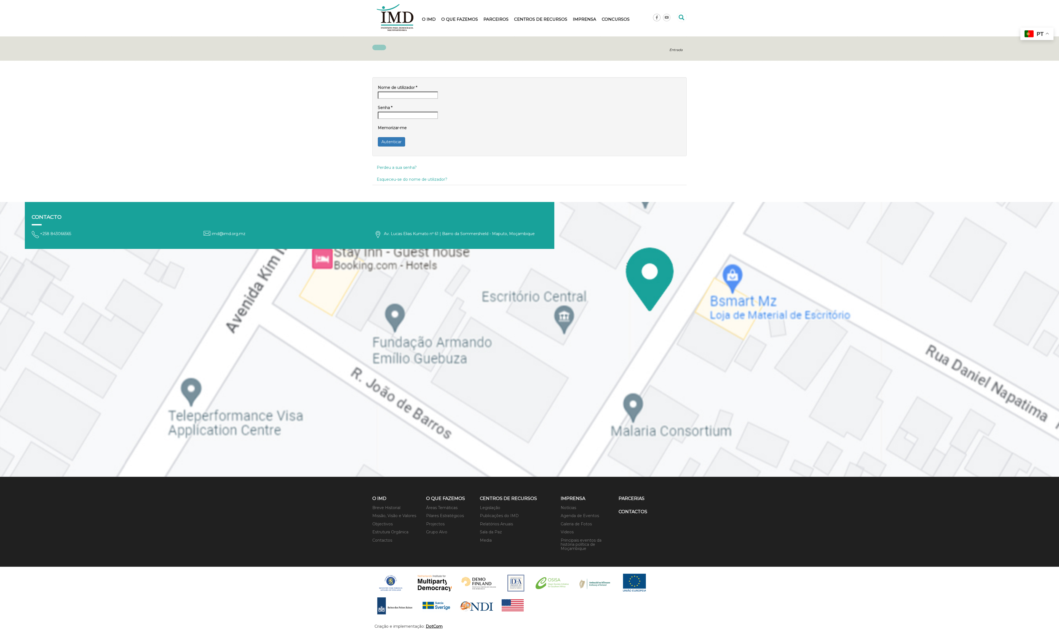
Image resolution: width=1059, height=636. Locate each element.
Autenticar (391, 141)
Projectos (435, 523)
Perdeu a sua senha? (397, 167)
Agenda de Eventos (580, 515)
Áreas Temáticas (442, 507)
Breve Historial (386, 507)
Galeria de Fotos (576, 523)
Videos (567, 531)
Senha (385, 107)
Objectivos (382, 523)
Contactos (382, 540)
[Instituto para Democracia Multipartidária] (395, 17)
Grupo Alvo (436, 531)
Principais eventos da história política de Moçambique (581, 544)
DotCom (434, 626)
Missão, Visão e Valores (394, 515)
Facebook (656, 17)
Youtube (666, 17)
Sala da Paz (491, 531)
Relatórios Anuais (496, 523)
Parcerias (632, 498)
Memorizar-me (392, 127)
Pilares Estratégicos (445, 515)
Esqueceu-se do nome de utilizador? (412, 179)
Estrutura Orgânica (390, 531)
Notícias (568, 507)
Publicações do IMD (499, 515)
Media (486, 540)
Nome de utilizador (397, 87)
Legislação (490, 507)
